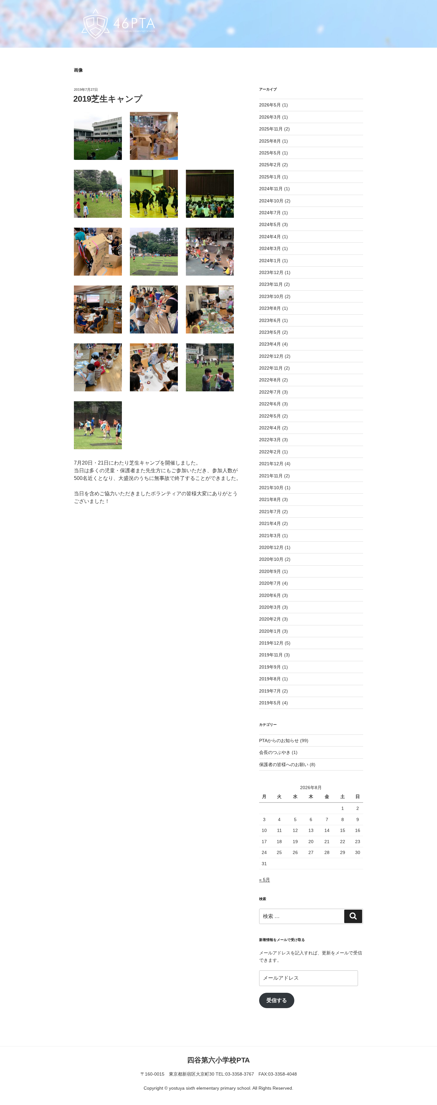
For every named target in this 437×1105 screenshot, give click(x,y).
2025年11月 (271, 128)
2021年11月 (271, 475)
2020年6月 (270, 595)
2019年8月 (270, 678)
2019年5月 (270, 702)
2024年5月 (270, 224)
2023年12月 (271, 272)
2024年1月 (270, 260)
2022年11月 (271, 368)
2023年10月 (271, 296)
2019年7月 (270, 691)
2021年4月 (270, 523)
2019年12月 (271, 643)
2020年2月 (270, 619)
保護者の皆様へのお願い (283, 764)
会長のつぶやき (274, 752)
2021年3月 (270, 535)
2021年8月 (270, 499)
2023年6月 (270, 320)
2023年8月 (270, 308)
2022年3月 (270, 439)
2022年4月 (270, 427)
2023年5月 (270, 332)
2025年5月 (270, 152)
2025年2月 (270, 164)
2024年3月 (270, 248)
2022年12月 (271, 356)
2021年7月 (270, 511)
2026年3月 (270, 117)
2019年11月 (271, 654)
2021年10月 (271, 487)
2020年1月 (270, 631)
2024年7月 (270, 212)
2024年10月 (271, 200)
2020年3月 (270, 607)
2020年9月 (270, 571)
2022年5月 (270, 416)
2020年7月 (270, 583)
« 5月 (264, 879)
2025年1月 (270, 176)
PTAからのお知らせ (279, 740)
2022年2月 (270, 451)
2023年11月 (271, 284)
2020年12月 (271, 547)
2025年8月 (270, 141)
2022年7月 (270, 392)
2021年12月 (271, 463)
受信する (276, 1000)
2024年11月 (271, 188)
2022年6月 (270, 403)
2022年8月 (270, 379)
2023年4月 (270, 344)
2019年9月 (270, 667)
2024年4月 (270, 236)
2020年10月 (271, 559)
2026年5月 (270, 104)
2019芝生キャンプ (107, 99)
